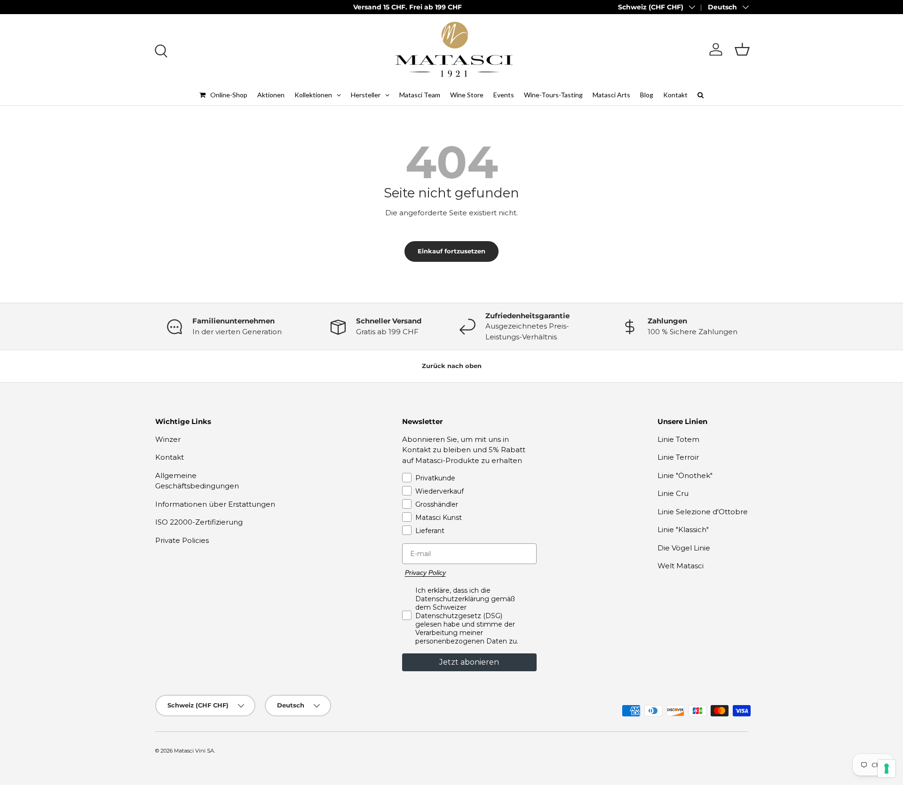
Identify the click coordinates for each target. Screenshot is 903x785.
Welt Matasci (680, 565)
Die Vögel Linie (683, 547)
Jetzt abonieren (469, 662)
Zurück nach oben (452, 365)
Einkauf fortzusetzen (451, 251)
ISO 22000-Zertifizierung (199, 522)
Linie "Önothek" (685, 475)
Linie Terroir (678, 457)
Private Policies (182, 540)
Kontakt (169, 457)
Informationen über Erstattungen (215, 504)
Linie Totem (678, 439)
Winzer (168, 439)
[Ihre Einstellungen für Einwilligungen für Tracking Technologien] (886, 768)
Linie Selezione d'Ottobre (702, 511)
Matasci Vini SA (194, 750)
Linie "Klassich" (683, 529)
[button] (742, 49)
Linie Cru (673, 493)
